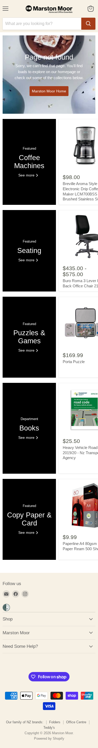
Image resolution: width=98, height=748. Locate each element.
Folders (54, 722)
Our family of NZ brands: (24, 722)
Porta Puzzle (74, 361)
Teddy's (49, 728)
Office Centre (76, 722)
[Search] (88, 24)
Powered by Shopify (49, 738)
